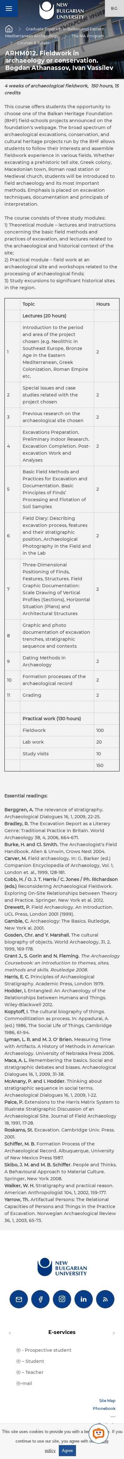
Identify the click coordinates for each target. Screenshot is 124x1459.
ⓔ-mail (24, 1383)
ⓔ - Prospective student (44, 1350)
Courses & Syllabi (33, 42)
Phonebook (104, 1408)
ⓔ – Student (30, 1361)
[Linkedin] (83, 1299)
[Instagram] (62, 1299)
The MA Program (88, 35)
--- (113, 1416)
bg (114, 8)
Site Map (107, 1400)
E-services (62, 1332)
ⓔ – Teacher (30, 1372)
